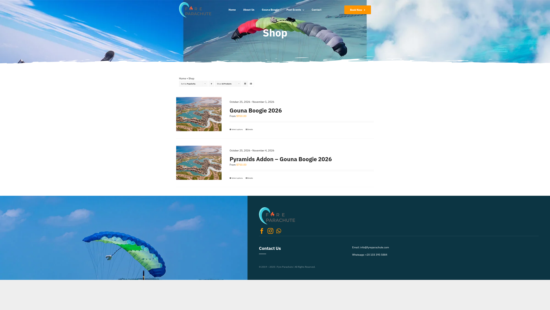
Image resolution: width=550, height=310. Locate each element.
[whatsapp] (278, 231)
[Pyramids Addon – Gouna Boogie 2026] (199, 163)
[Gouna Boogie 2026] (199, 114)
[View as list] (251, 84)
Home (182, 78)
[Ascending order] (211, 84)
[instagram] (270, 231)
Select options (237, 129)
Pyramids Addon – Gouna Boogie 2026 (281, 159)
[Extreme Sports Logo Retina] (195, 3)
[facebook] (262, 231)
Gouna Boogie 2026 (256, 110)
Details (250, 129)
